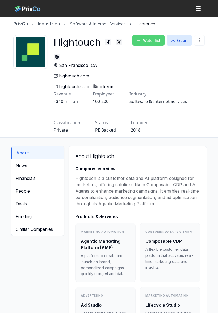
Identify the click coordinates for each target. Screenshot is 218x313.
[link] (145, 24)
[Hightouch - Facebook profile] (108, 42)
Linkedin (106, 86)
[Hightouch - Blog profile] (57, 57)
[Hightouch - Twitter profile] (119, 42)
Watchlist (151, 40)
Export (182, 40)
